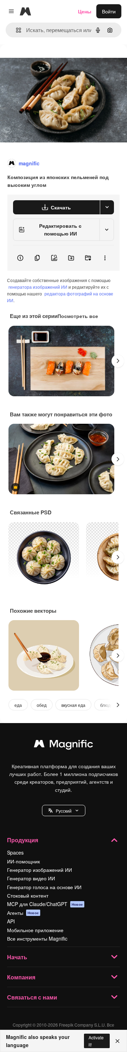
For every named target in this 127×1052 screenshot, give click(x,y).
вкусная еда (73, 705)
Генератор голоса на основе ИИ (44, 887)
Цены (84, 11)
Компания (21, 977)
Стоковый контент (27, 895)
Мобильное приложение (35, 930)
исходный (47, 60)
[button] (63, 810)
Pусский (64, 811)
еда (18, 705)
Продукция (22, 840)
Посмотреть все (78, 315)
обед (42, 705)
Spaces (15, 852)
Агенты (23, 912)
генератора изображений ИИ (37, 287)
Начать (17, 957)
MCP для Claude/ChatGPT (45, 903)
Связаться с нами (32, 997)
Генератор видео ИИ (31, 878)
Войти (109, 11)
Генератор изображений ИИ (39, 869)
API (11, 921)
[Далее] (117, 361)
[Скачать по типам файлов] (107, 207)
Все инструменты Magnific (37, 938)
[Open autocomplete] (15, 30)
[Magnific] (63, 745)
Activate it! (96, 1040)
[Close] (117, 1041)
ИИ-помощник (23, 861)
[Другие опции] (105, 258)
